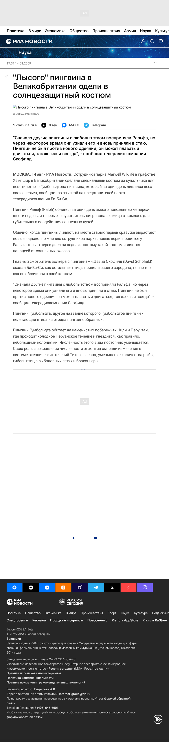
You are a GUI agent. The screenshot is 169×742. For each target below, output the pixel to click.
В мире (71, 613)
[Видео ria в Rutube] (80, 587)
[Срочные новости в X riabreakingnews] (128, 587)
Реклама (39, 620)
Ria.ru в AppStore (125, 620)
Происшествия (92, 613)
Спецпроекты (17, 620)
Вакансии (14, 638)
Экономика (53, 613)
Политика (14, 613)
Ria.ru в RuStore (155, 620)
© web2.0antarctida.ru (26, 113)
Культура (141, 613)
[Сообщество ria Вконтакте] (47, 587)
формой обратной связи (24, 717)
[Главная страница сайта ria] (28, 41)
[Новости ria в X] (112, 587)
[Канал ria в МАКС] (14, 587)
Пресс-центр (97, 620)
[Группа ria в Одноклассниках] (63, 587)
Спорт (111, 613)
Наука (125, 613)
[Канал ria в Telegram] (96, 587)
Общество (32, 613)
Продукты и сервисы (66, 620)
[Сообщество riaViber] (145, 587)
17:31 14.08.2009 (19, 63)
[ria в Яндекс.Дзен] (31, 587)
